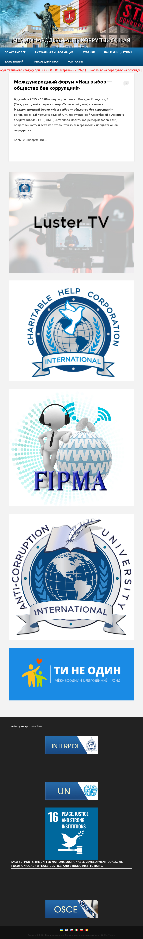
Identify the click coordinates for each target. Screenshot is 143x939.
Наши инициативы (118, 52)
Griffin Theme (108, 935)
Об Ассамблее (15, 52)
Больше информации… (30, 139)
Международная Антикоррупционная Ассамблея (71, 44)
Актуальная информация (54, 52)
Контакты (75, 61)
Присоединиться (46, 61)
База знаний (14, 61)
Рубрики (88, 52)
